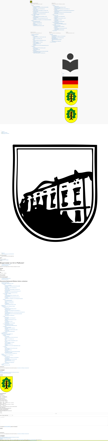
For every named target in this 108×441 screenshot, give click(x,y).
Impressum (12, 439)
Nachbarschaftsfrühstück (5, 265)
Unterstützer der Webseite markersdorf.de (23, 367)
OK (30, 440)
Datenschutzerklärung (7, 426)
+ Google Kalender (2, 259)
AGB (6, 439)
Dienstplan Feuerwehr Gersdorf (6, 264)
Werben (41, 439)
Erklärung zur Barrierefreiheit (32, 439)
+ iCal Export (6, 259)
